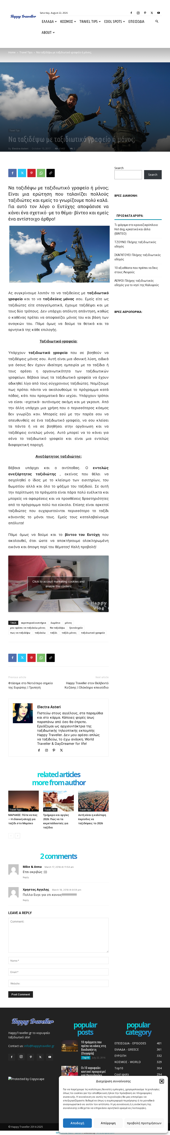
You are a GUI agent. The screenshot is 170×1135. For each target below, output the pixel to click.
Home (12, 52)
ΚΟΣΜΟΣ (66, 21)
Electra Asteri (20, 148)
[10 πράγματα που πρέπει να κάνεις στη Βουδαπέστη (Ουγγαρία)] (69, 1046)
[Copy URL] (50, 173)
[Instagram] (138, 13)
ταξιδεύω (40, 632)
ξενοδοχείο (76, 627)
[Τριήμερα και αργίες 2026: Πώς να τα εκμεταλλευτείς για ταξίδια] (58, 801)
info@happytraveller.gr (39, 1046)
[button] (162, 1081)
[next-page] (17, 835)
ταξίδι (53, 632)
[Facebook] (131, 13)
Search (119, 168)
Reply (26, 877)
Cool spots (113, 21)
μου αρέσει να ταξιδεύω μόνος (27, 627)
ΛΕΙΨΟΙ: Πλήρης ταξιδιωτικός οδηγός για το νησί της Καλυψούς (136, 283)
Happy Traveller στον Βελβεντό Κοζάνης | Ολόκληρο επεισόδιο (87, 685)
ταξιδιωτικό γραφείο (93, 632)
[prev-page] (10, 835)
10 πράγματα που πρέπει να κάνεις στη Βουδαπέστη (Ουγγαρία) (93, 1047)
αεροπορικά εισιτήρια (33, 622)
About (47, 32)
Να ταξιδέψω (57, 627)
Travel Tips (88, 21)
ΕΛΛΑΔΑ (48, 21)
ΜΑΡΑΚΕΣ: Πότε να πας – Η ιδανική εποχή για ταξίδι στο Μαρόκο (23, 819)
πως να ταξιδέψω (20, 632)
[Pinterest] (145, 13)
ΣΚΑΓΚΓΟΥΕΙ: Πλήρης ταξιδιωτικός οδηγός (137, 257)
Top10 (85, 1057)
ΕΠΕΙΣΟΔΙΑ (136, 21)
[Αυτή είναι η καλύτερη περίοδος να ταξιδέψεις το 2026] (93, 801)
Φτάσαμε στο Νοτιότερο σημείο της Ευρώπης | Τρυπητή (30, 685)
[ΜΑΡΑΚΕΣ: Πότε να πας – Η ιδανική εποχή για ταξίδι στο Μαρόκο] (23, 801)
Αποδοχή (77, 1123)
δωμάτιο (55, 622)
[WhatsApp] (41, 173)
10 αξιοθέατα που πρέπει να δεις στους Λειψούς (136, 270)
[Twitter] (152, 13)
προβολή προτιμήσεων (144, 1123)
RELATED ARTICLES (58, 775)
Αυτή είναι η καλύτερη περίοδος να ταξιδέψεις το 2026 (92, 819)
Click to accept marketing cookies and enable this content (58, 584)
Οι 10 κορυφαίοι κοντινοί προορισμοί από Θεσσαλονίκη (93, 1071)
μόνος (68, 622)
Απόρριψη (108, 1123)
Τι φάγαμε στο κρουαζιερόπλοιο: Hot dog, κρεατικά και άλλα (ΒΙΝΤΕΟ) (136, 229)
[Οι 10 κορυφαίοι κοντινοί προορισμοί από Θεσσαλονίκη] (69, 1071)
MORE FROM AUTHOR (58, 783)
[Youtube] (158, 13)
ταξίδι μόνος (69, 632)
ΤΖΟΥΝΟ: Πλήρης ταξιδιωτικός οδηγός (135, 244)
